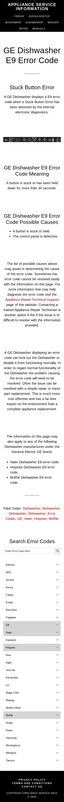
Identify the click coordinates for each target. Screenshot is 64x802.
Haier (28, 519)
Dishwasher (31, 508)
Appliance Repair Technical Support (32, 299)
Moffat (54, 519)
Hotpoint (40, 519)
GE (19, 519)
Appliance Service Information (32, 6)
